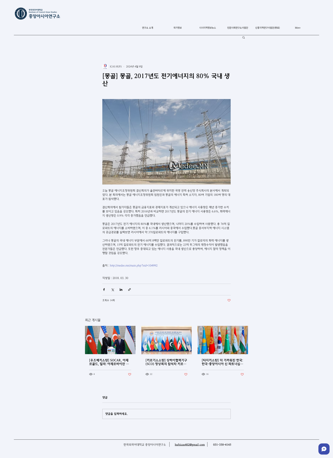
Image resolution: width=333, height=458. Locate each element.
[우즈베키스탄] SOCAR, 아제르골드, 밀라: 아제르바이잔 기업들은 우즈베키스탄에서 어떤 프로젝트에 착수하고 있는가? (109, 362)
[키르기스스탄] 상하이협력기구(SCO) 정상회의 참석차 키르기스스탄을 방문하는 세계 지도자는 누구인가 (166, 362)
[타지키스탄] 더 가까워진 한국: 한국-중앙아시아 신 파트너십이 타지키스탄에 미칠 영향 (222, 362)
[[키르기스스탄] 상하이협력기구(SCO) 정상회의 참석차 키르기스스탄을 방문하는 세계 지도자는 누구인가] (166, 340)
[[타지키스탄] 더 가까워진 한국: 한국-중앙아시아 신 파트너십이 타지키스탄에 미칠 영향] (223, 340)
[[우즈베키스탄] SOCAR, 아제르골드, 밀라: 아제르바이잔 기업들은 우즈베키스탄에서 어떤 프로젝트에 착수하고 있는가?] (110, 340)
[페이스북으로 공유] (104, 289)
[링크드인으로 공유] (121, 289)
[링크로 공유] (129, 289)
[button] (178, 27)
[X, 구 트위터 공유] (112, 289)
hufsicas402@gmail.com (190, 444)
